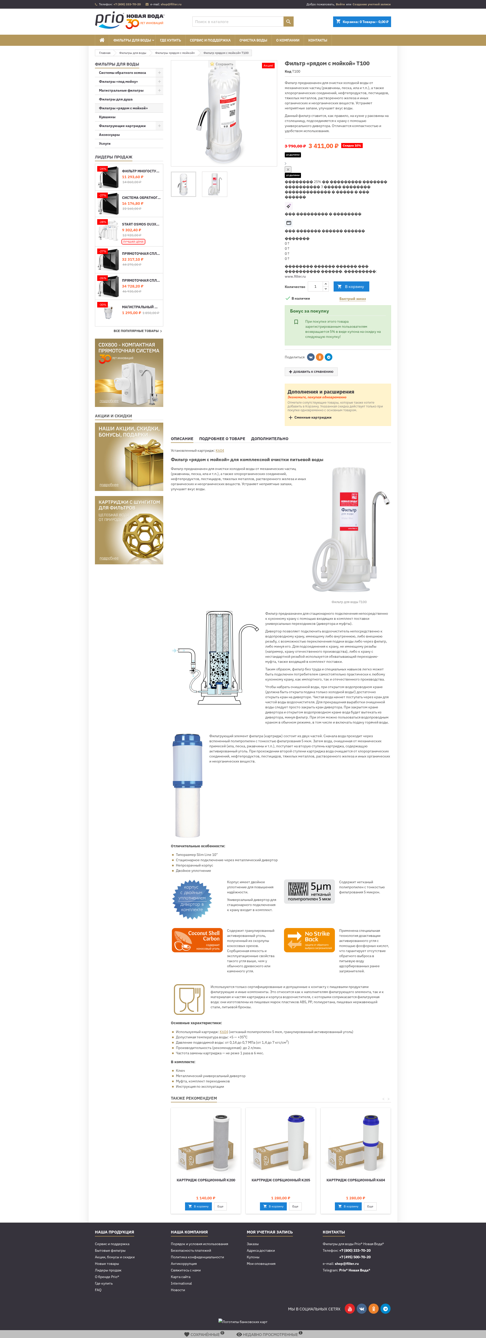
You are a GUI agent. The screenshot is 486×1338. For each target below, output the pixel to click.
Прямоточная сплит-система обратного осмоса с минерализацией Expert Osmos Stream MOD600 (141, 254)
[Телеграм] (328, 357)
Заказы (253, 1244)
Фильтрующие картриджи (122, 125)
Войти (340, 4)
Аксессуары (109, 134)
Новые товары (107, 1263)
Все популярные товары (138, 331)
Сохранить (224, 64)
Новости (178, 1290)
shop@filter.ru (171, 4)
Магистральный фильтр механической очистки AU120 (141, 307)
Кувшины (107, 117)
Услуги (105, 143)
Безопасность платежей (191, 1250)
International (181, 1283)
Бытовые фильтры (110, 1250)
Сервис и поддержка (210, 40)
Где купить (170, 40)
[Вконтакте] (311, 357)
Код (288, 71)
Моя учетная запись (270, 1231)
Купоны (253, 1257)
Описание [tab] (182, 438)
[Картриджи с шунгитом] (129, 530)
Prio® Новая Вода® (354, 1270)
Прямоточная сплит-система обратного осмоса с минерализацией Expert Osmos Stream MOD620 (141, 280)
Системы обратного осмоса (122, 72)
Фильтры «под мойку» (118, 81)
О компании (287, 40)
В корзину (350, 286)
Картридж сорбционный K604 (356, 1180)
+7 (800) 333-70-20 (127, 4)
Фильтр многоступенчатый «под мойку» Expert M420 (141, 171)
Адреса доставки (261, 1250)
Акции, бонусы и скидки (115, 1257)
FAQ (98, 1290)
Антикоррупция (184, 1263)
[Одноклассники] (319, 357)
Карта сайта (180, 1276)
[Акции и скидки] (129, 456)
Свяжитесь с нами (186, 1270)
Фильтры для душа (116, 99)
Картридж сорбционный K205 (281, 1180)
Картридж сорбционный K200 (206, 1180)
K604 (220, 450)
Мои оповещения (261, 1263)
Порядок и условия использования (199, 1244)
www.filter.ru (295, 276)
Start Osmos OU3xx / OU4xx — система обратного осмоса (141, 224)
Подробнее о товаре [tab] (222, 438)
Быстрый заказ (352, 298)
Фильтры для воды (132, 40)
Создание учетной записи (372, 4)
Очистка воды (253, 40)
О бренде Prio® (107, 1276)
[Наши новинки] (129, 372)
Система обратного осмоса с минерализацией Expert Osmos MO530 (141, 198)
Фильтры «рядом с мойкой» (123, 108)
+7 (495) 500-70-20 (355, 1257)
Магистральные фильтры (121, 90)
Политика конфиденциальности (197, 1257)
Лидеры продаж (113, 156)
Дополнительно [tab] (269, 438)
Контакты (317, 40)
